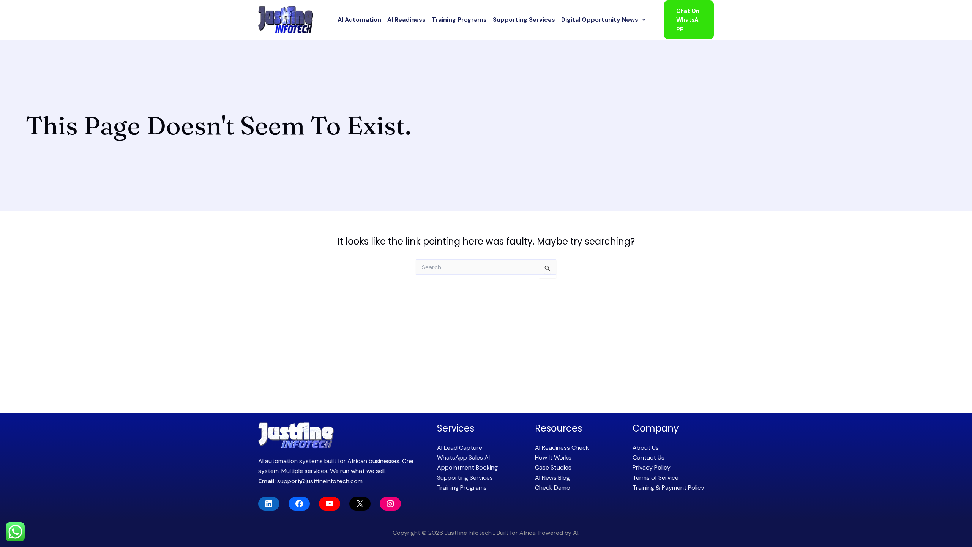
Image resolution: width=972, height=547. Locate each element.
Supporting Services (524, 20)
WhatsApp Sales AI (463, 458)
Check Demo (552, 488)
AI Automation (359, 20)
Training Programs (459, 20)
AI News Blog (552, 478)
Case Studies (553, 467)
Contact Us (648, 458)
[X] (360, 504)
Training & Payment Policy (668, 488)
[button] (642, 20)
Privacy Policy (652, 467)
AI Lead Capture (459, 448)
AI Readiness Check (562, 448)
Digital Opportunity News (599, 20)
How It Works (553, 458)
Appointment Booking (467, 467)
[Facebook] (299, 504)
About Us (646, 448)
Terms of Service (656, 478)
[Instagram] (390, 504)
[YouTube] (329, 504)
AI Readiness (406, 20)
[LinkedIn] (268, 504)
